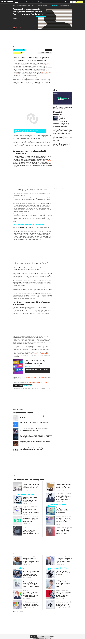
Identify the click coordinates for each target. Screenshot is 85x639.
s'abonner (79, 1)
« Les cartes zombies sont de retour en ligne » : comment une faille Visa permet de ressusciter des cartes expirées (63, 487)
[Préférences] (73, 2)
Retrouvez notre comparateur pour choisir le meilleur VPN (37, 370)
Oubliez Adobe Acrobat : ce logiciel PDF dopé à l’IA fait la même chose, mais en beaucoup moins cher (31, 487)
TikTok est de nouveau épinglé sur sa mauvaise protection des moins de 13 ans (33, 429)
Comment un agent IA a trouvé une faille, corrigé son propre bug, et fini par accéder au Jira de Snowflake (63, 531)
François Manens (20, 27)
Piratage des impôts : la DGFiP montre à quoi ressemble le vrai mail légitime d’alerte (63, 510)
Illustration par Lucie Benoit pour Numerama (25, 132)
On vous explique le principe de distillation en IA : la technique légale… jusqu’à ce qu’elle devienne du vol (31, 584)
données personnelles (19, 388)
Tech (50, 388)
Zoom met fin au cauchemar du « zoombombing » (34, 422)
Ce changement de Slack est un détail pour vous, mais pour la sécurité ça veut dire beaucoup (35, 448)
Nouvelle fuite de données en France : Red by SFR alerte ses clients (30, 520)
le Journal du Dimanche (44, 64)
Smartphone (43, 388)
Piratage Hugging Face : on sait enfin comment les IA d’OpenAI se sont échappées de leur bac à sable (64, 605)
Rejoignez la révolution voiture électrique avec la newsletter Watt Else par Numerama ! (62, 107)
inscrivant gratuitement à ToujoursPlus (35, 377)
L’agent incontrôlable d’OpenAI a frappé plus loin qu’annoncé (64, 573)
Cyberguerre (55, 5)
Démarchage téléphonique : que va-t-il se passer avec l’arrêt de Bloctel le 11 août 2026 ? (61, 144)
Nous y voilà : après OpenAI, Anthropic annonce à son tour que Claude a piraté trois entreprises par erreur (62, 138)
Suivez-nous (48, 49)
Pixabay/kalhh (27, 382)
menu (16, 1)
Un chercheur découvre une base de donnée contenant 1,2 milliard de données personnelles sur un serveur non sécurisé (35, 436)
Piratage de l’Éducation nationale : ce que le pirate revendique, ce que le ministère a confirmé (63, 521)
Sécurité (28, 388)
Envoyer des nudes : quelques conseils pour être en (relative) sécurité (34, 442)
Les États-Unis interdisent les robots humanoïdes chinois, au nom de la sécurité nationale (63, 594)
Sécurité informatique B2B (66, 5)
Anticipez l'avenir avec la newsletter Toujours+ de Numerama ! (34, 416)
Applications (35, 388)
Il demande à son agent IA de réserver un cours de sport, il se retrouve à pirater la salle (61, 125)
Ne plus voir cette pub (18, 46)
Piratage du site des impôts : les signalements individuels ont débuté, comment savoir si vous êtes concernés (65, 119)
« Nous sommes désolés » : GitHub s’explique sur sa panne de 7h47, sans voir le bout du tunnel (31, 499)
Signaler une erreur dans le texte (39, 382)
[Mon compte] (71, 2)
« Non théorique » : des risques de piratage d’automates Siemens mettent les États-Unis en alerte (30, 531)
